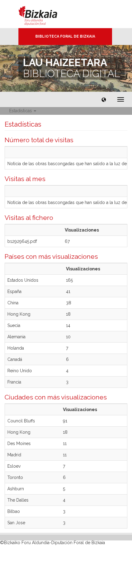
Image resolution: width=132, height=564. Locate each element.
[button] (103, 99)
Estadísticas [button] (21, 110)
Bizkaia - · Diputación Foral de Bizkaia (44, 14)
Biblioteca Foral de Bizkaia (65, 36)
